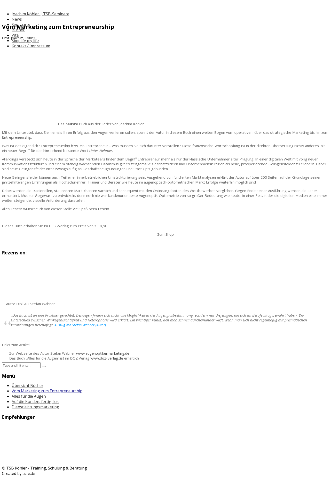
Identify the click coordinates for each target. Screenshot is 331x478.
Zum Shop (165, 234)
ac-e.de (29, 473)
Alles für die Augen (29, 396)
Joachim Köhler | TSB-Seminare (40, 14)
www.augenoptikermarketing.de (102, 353)
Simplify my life (25, 40)
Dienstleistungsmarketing (35, 407)
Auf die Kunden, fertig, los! (35, 401)
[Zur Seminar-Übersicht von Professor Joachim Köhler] (165, 440)
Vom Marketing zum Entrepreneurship (47, 391)
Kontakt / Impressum (31, 46)
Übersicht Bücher (27, 385)
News (17, 19)
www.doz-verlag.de (106, 358)
